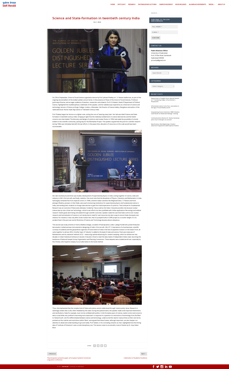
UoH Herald (65, 366)
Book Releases (180, 4)
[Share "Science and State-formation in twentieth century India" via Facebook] (94, 345)
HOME (112, 4)
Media (211, 4)
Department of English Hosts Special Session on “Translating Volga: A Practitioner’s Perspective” (165, 99)
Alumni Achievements (197, 4)
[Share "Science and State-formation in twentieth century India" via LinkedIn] (101, 345)
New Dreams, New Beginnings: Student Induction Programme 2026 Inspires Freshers (165, 125)
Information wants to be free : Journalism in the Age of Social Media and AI (165, 106)
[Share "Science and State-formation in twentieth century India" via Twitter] (98, 345)
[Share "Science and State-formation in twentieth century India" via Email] (105, 345)
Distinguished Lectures (147, 4)
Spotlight (122, 4)
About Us (221, 4)
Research (131, 4)
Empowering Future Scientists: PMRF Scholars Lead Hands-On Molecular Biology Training (165, 112)
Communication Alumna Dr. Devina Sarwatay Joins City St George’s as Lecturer (165, 118)
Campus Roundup (166, 4)
